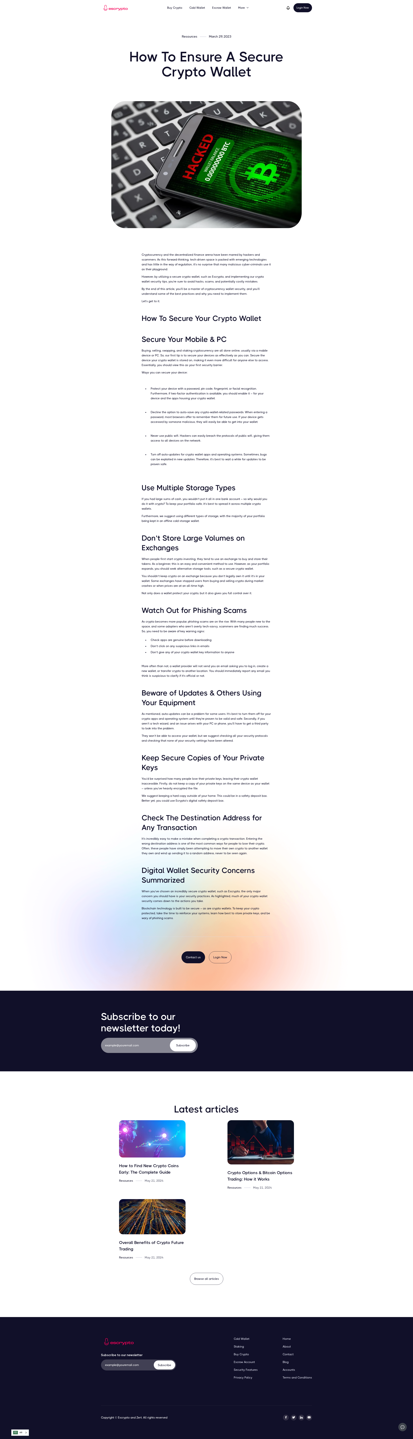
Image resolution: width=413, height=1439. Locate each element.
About (287, 1346)
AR (21, 1432)
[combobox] (20, 1432)
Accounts (289, 1369)
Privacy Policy (243, 1377)
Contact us (193, 957)
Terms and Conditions (297, 1377)
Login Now (303, 7)
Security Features (246, 1369)
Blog (286, 1362)
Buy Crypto (174, 7)
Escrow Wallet (221, 7)
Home (287, 1338)
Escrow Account (244, 1362)
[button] (243, 7)
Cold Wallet (197, 7)
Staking (239, 1346)
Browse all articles (206, 1278)
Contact (288, 1354)
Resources (189, 36)
